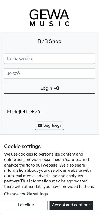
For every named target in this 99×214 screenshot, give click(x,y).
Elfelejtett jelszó (23, 112)
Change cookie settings (26, 194)
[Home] (49, 18)
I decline (26, 205)
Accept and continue (71, 205)
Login (47, 88)
